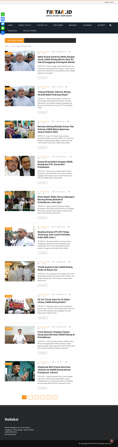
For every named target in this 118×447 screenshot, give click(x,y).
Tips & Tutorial (30, 31)
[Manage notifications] (112, 441)
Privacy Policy (24, 25)
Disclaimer (58, 25)
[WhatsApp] (2, 14)
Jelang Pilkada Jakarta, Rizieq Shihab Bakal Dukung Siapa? (54, 93)
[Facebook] (2, 19)
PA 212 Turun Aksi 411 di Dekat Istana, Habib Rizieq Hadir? (54, 300)
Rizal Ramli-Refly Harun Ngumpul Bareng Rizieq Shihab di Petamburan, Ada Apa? (56, 199)
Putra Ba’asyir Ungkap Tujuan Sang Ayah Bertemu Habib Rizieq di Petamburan (56, 334)
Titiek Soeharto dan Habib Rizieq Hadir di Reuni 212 (55, 268)
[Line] (2, 28)
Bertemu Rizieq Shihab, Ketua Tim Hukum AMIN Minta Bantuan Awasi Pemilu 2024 (56, 129)
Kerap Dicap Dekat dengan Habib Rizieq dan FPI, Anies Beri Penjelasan (55, 164)
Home (10, 25)
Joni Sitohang (45, 52)
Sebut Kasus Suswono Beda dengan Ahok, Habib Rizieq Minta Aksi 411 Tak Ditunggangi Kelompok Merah (56, 59)
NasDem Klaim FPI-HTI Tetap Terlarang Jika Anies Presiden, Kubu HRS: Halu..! (54, 234)
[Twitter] (2, 23)
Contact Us (42, 25)
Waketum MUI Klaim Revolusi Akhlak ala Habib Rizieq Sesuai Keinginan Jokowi (54, 370)
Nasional (73, 25)
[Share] (2, 32)
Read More (42, 77)
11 (49, 397)
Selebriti (101, 25)
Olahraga (87, 25)
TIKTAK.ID (94, 443)
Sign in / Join (109, 2)
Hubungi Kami (11, 434)
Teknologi (12, 31)
